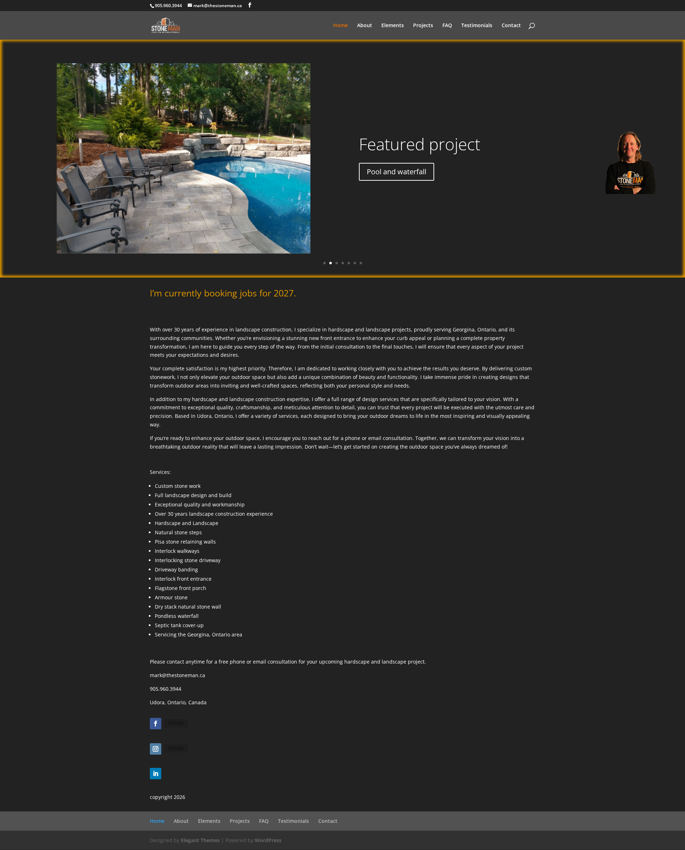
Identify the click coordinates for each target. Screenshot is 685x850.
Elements (392, 26)
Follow (175, 722)
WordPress (268, 840)
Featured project (419, 144)
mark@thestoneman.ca (177, 675)
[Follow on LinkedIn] (155, 773)
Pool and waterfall (396, 171)
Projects (423, 26)
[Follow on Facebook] (155, 723)
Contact (511, 26)
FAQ (447, 26)
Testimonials (476, 26)
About (364, 26)
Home (340, 26)
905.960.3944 (168, 5)
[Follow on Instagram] (155, 749)
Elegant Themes (200, 840)
